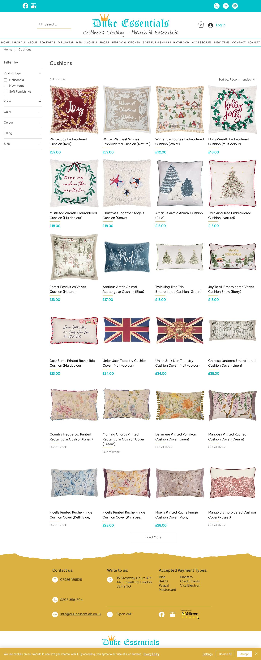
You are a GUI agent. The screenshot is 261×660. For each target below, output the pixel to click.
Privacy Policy (151, 654)
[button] (201, 24)
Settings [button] (208, 654)
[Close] (256, 654)
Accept (244, 654)
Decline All (225, 654)
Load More (153, 537)
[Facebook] (25, 6)
